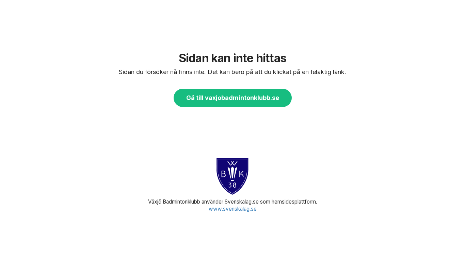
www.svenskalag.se (233, 209)
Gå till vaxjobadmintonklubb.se (232, 97)
